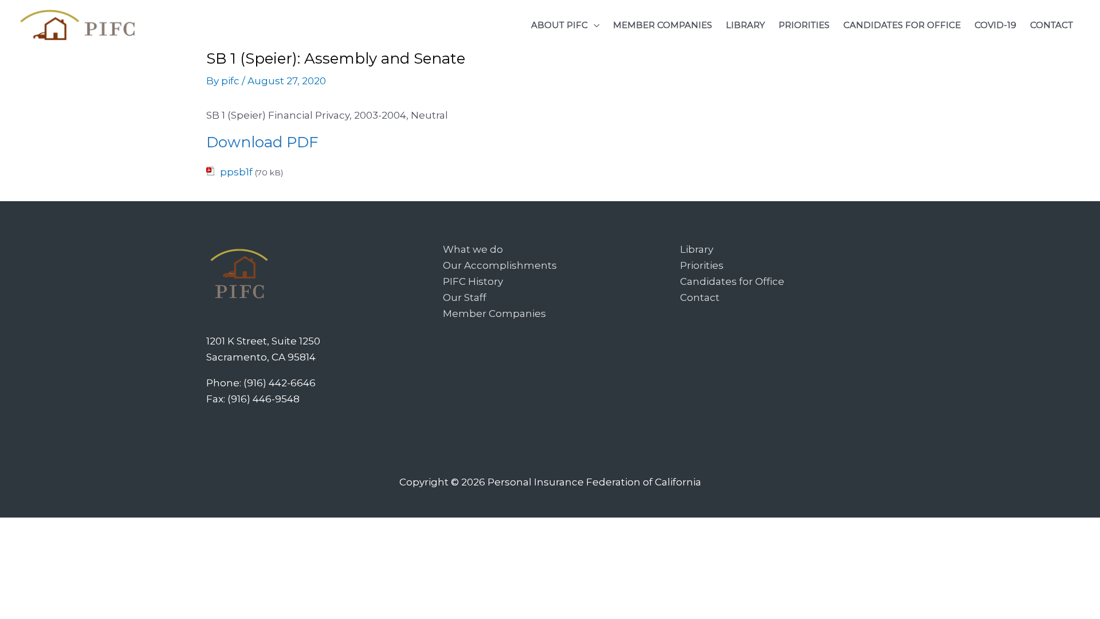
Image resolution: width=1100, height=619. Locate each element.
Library (696, 249)
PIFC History (473, 281)
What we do (473, 249)
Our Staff (464, 297)
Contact (700, 297)
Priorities (702, 265)
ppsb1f (236, 172)
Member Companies (494, 313)
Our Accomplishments (500, 265)
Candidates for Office (732, 281)
